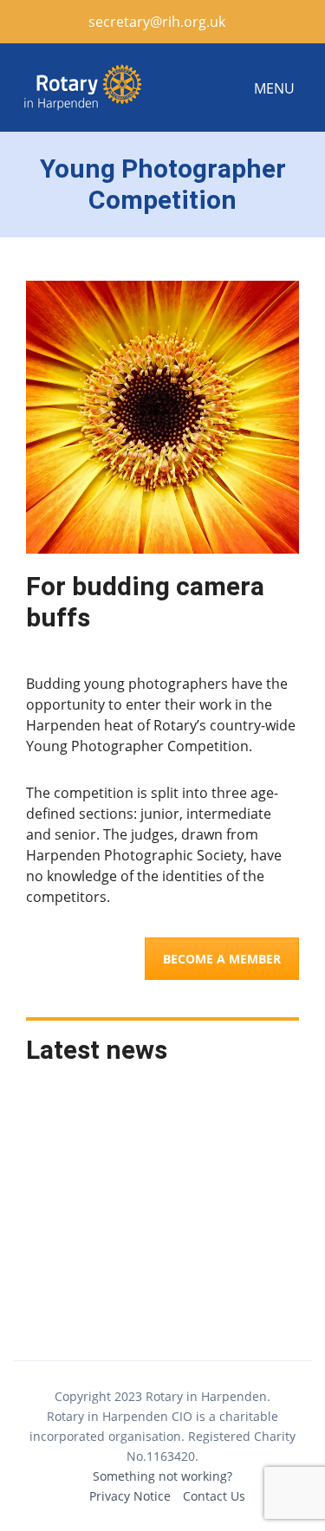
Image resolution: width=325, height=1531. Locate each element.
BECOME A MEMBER (222, 958)
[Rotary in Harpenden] (82, 88)
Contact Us (214, 1496)
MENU (274, 88)
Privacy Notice (130, 1496)
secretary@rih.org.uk (155, 21)
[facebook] (250, 21)
